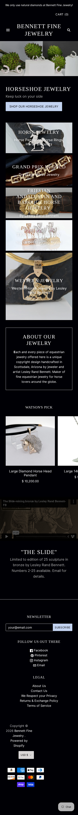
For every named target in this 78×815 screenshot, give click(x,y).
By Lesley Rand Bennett (39, 215)
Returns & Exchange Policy (39, 701)
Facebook (40, 650)
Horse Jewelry (38, 132)
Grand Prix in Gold (39, 166)
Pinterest (40, 655)
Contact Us (39, 691)
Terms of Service (39, 706)
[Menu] (8, 30)
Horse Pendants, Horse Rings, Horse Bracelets (39, 142)
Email (40, 665)
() (62, 14)
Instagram (40, 660)
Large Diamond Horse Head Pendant (30, 473)
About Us (39, 686)
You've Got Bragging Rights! (39, 242)
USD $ (24, 754)
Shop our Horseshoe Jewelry (33, 106)
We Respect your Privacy (39, 696)
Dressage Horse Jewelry (39, 174)
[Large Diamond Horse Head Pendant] (30, 441)
